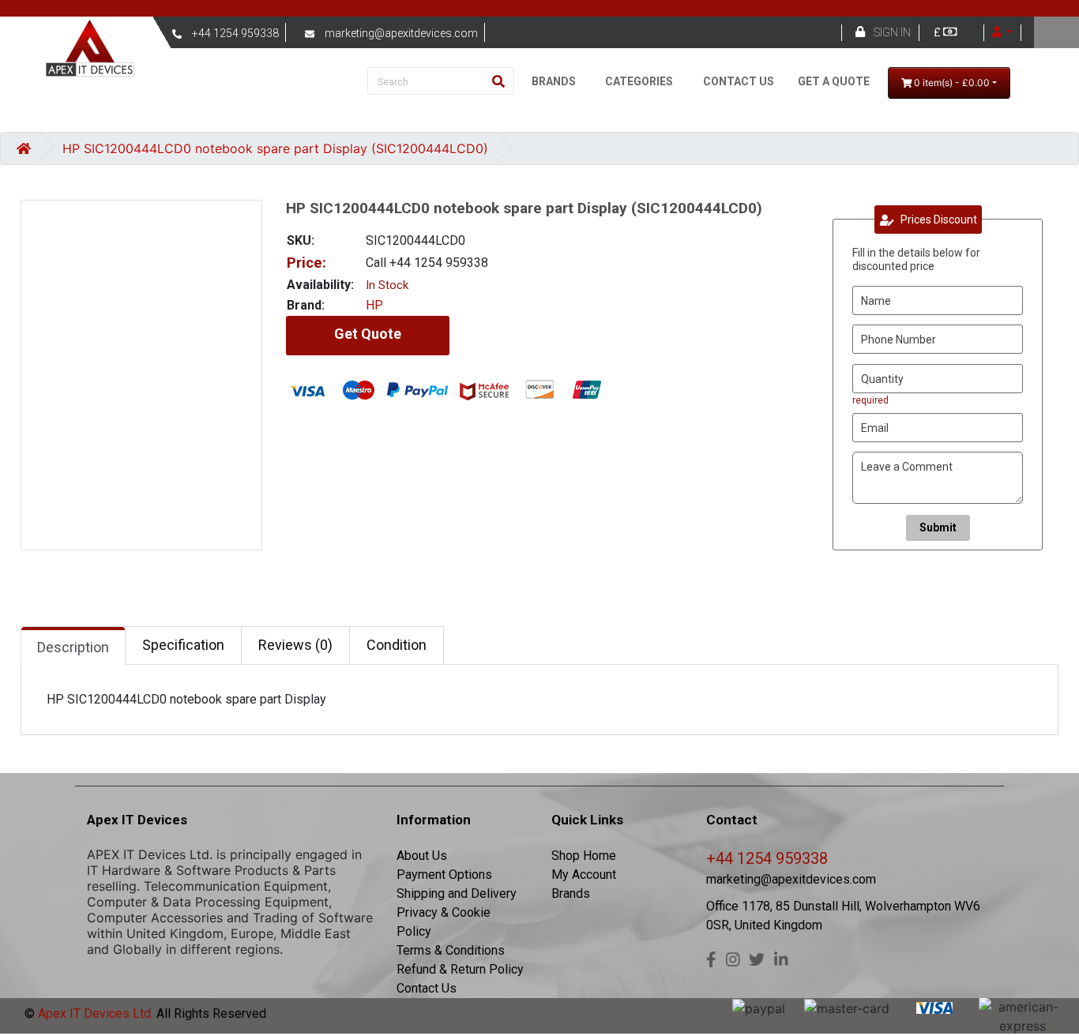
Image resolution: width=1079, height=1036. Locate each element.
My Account (583, 874)
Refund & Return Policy (460, 969)
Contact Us (427, 988)
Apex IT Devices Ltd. (94, 1013)
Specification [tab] (183, 644)
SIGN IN (892, 32)
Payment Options (444, 874)
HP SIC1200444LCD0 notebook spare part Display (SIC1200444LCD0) (275, 148)
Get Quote (367, 333)
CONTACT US (738, 81)
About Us (422, 855)
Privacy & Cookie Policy (444, 922)
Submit (938, 527)
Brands (570, 893)
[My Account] (1002, 32)
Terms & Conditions (451, 950)
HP (374, 305)
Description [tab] (73, 647)
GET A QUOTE (834, 81)
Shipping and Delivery (457, 893)
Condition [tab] (397, 644)
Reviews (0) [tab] (295, 644)
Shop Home (583, 855)
